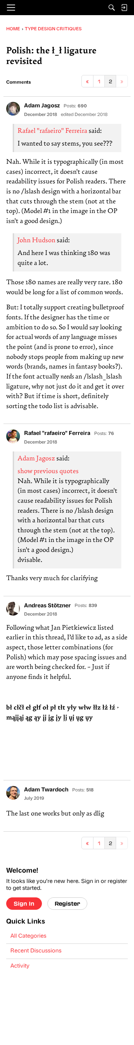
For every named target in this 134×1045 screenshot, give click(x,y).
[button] (13, 109)
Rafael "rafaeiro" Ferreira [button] (57, 433)
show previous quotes (48, 471)
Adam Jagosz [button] (42, 106)
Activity (20, 966)
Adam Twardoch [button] (46, 790)
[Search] (111, 7)
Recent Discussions (36, 951)
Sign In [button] (24, 903)
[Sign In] (124, 7)
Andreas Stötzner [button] (47, 606)
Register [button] (67, 903)
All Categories (28, 936)
